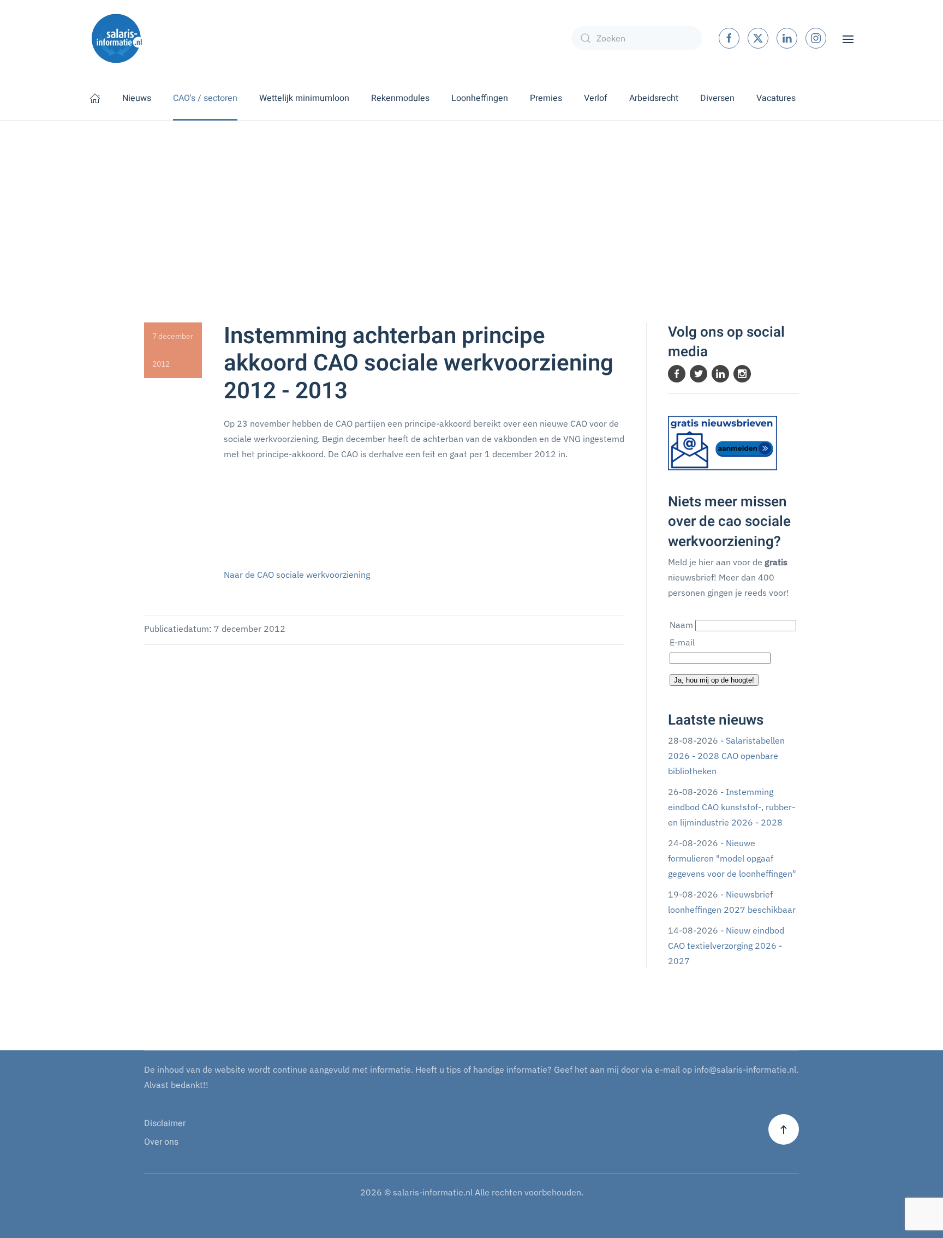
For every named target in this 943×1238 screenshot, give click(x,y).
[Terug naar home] (116, 38)
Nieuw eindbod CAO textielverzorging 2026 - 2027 (726, 945)
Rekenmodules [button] (400, 98)
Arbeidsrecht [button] (653, 98)
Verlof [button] (595, 98)
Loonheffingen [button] (479, 98)
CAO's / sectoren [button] (205, 98)
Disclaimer (165, 1123)
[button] (848, 38)
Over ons (161, 1142)
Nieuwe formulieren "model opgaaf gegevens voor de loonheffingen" (732, 858)
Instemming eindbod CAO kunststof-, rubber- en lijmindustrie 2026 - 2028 (731, 807)
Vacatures (776, 98)
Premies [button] (546, 98)
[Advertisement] (471, 202)
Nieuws (136, 98)
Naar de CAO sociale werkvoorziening (297, 574)
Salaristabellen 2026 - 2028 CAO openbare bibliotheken (726, 755)
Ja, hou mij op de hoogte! (714, 680)
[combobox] (636, 38)
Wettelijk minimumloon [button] (304, 98)
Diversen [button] (717, 98)
